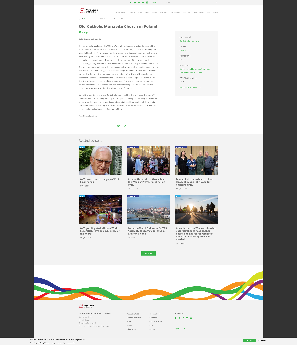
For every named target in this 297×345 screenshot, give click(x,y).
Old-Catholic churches (189, 41)
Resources (186, 12)
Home (80, 18)
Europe (85, 32)
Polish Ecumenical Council (190, 72)
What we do (164, 12)
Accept (249, 340)
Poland (182, 50)
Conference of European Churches (194, 69)
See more (148, 253)
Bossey (215, 12)
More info (71, 343)
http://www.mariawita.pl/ (190, 87)
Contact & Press (198, 12)
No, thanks (261, 340)
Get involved (175, 12)
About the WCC (121, 12)
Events (154, 12)
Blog (208, 12)
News (147, 12)
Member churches (135, 12)
